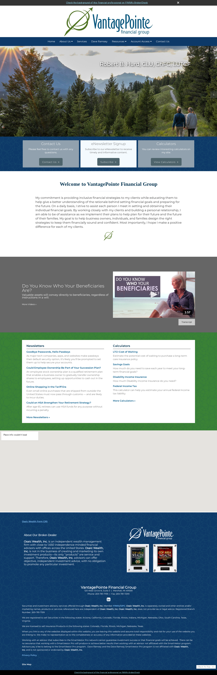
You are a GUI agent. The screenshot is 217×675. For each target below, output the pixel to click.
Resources (118, 41)
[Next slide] (213, 94)
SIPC (122, 605)
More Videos (29, 304)
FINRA (116, 605)
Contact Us (162, 41)
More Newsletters (38, 417)
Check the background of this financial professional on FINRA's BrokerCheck (107, 2)
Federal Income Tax (125, 386)
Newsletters (35, 346)
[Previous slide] (3, 94)
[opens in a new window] (108, 600)
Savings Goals (121, 364)
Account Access (140, 41)
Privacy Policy (29, 655)
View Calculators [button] (165, 162)
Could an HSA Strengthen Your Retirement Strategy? (58, 402)
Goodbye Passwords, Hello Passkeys (48, 351)
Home (51, 41)
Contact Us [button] (49, 162)
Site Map (26, 664)
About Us (65, 41)
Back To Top (204, 667)
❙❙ (110, 132)
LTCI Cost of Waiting (125, 351)
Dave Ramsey (99, 41)
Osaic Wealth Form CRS (35, 521)
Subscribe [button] (107, 162)
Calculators (121, 346)
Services (82, 41)
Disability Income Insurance (130, 377)
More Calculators (124, 400)
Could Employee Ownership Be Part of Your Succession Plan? (63, 367)
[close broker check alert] (178, 2)
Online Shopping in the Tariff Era (46, 386)
